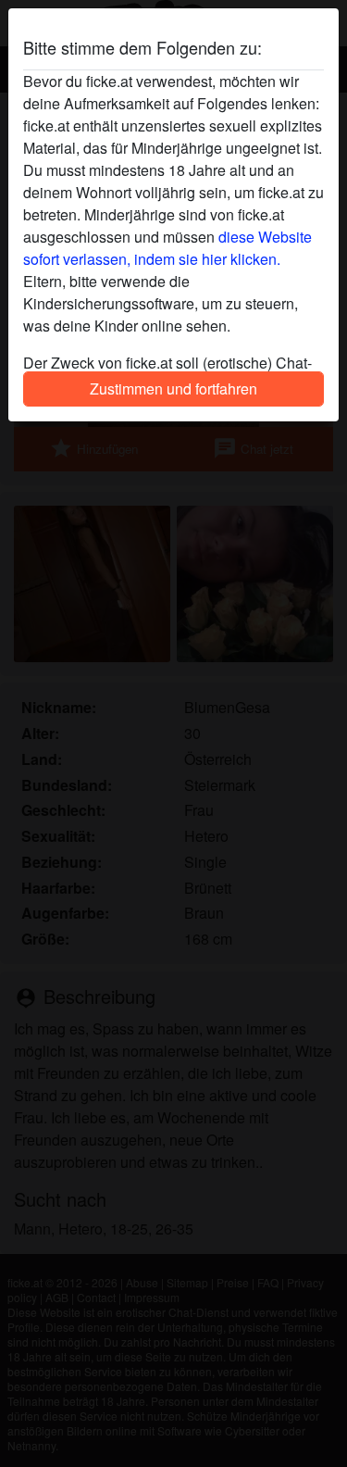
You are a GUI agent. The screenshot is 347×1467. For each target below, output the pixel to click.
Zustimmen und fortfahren (173, 388)
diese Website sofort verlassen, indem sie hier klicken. (167, 248)
